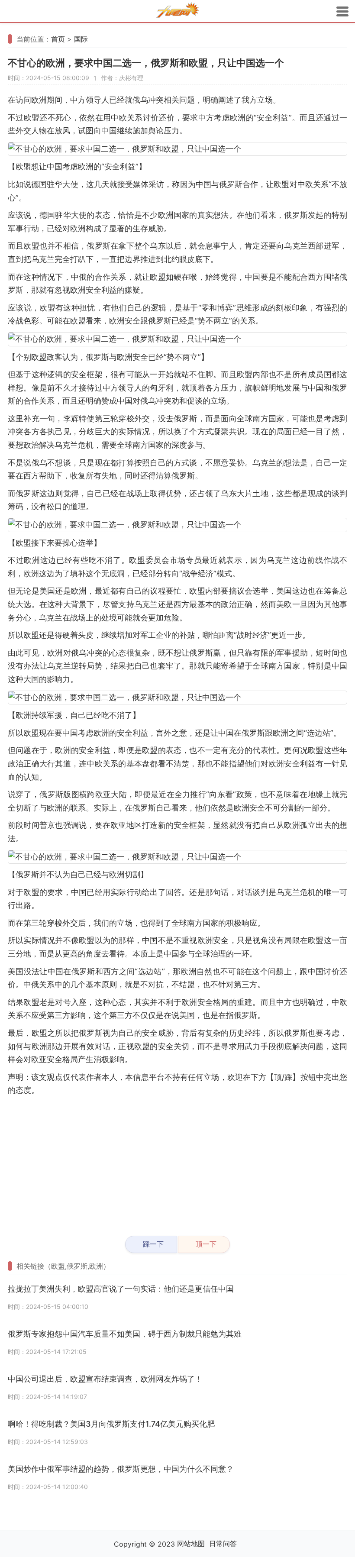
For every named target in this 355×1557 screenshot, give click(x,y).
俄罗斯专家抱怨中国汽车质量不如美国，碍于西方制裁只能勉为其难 (125, 1333)
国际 (81, 39)
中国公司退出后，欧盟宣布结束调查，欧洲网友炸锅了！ (105, 1378)
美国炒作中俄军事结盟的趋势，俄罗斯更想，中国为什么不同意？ (121, 1468)
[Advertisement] (177, 1162)
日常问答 (223, 1543)
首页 (58, 39)
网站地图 (191, 1543)
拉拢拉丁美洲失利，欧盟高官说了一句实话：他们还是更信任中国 (121, 1288)
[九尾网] (177, 11)
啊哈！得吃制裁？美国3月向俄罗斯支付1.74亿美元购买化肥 (111, 1423)
